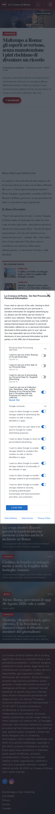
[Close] (49, 296)
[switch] (43, 355)
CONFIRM (16, 508)
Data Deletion (11, 518)
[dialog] (27, 407)
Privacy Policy (44, 518)
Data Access (27, 518)
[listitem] (27, 349)
